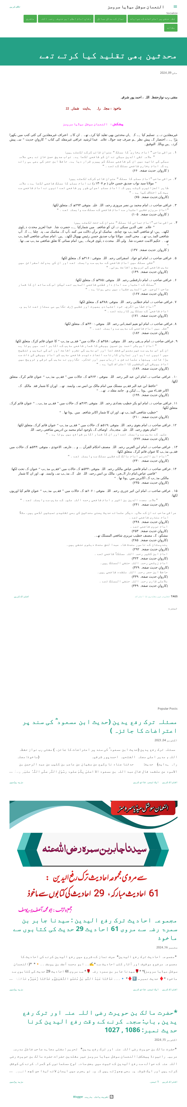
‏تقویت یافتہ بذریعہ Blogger (91, 1096)
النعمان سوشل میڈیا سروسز (135, 6)
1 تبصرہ (154, 1081)
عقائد (171, 27)
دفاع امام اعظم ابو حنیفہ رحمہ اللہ (66, 18)
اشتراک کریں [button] (21, 596)
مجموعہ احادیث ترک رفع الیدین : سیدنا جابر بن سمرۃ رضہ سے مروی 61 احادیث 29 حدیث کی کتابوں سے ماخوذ (95, 928)
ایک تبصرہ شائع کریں (146, 782)
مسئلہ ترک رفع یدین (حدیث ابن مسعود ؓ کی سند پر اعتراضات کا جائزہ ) (100, 726)
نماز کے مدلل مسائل (110, 18)
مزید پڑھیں (16, 782)
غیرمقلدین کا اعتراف (148, 596)
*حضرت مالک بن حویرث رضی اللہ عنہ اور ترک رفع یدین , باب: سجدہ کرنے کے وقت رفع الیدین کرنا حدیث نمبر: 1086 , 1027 (100, 1021)
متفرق (30, 18)
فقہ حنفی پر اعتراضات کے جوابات (152, 18)
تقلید (166, 596)
